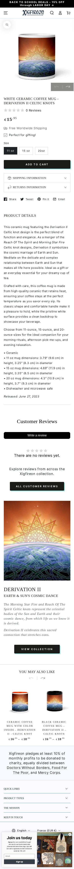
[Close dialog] (70, 834)
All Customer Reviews (37, 486)
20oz (41, 150)
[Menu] (6, 13)
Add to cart (37, 164)
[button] (52, 13)
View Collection (37, 649)
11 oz (10, 150)
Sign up (19, 861)
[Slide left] (56, 87)
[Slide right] (68, 87)
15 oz (26, 150)
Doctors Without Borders (28, 768)
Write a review (37, 435)
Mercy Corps (49, 773)
